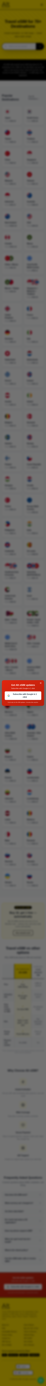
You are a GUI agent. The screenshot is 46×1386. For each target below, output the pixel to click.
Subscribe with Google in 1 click (25, 695)
